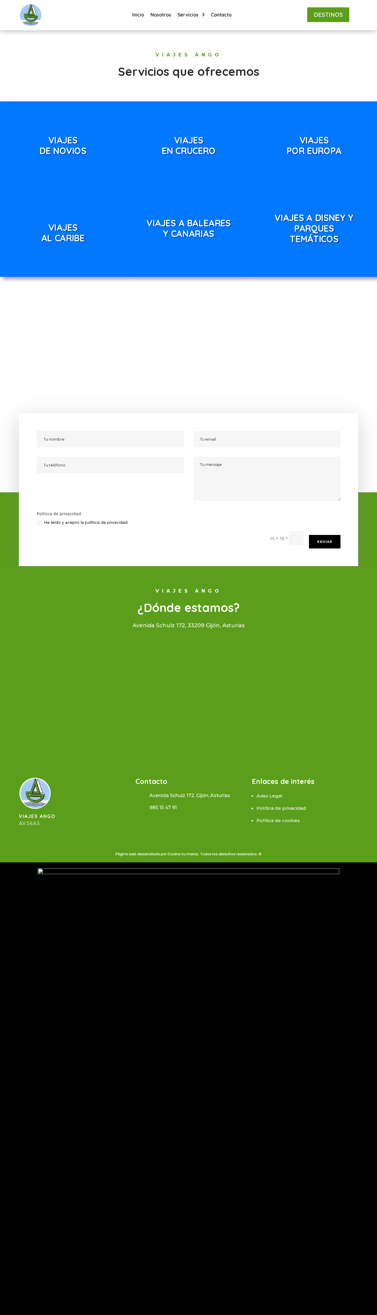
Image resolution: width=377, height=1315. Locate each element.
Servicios (188, 15)
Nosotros (161, 15)
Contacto (221, 15)
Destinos (328, 14)
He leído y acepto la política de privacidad (86, 522)
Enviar (324, 542)
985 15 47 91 (163, 807)
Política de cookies (278, 820)
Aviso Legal (269, 796)
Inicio (138, 15)
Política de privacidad (281, 808)
